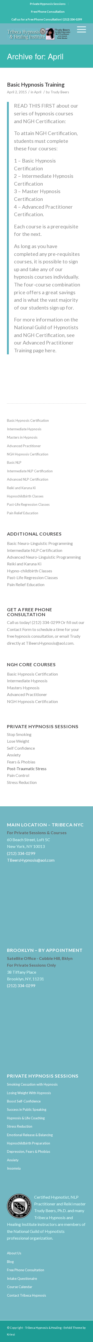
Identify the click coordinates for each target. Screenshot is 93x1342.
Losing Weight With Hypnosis (29, 1093)
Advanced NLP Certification (27, 479)
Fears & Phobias (21, 761)
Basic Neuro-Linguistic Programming (40, 543)
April (37, 92)
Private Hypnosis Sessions (48, 3)
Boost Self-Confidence (24, 1101)
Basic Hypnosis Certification (28, 420)
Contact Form (19, 629)
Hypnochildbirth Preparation (28, 1143)
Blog (10, 1262)
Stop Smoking (19, 734)
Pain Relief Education (22, 513)
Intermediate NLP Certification (30, 471)
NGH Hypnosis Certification (27, 454)
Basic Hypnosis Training (36, 84)
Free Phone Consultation (48, 11)
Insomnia (14, 1168)
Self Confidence (21, 748)
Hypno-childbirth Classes (29, 570)
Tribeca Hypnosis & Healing (43, 1327)
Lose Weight (18, 741)
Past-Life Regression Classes (28, 504)
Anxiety (14, 754)
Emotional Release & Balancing (30, 1135)
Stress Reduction (22, 782)
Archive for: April (35, 56)
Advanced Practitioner (24, 446)
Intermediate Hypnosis (24, 429)
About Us (14, 1253)
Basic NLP (14, 462)
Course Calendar (19, 1287)
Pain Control (18, 775)
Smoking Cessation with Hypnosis (32, 1084)
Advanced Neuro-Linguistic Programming (44, 556)
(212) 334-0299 (46, 622)
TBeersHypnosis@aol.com (49, 643)
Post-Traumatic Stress (27, 768)
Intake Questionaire (22, 1278)
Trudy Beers (60, 92)
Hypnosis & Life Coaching (26, 1118)
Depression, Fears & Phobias (28, 1151)
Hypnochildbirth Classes (25, 496)
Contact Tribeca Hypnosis (26, 1295)
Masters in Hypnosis (22, 437)
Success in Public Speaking (26, 1109)
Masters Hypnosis (23, 687)
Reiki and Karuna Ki (21, 488)
